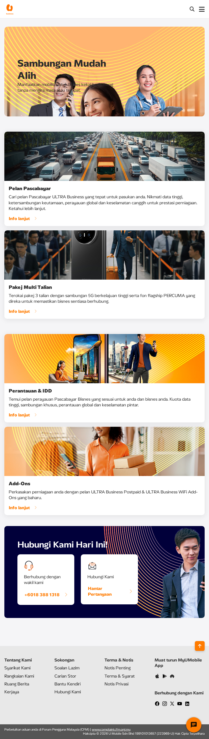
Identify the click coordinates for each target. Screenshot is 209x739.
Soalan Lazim (66, 667)
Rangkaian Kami (19, 676)
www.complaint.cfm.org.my (111, 729)
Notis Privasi (116, 684)
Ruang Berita (16, 684)
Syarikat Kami (17, 667)
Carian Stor (65, 676)
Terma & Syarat (119, 676)
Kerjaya (11, 691)
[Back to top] (200, 646)
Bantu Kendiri (67, 684)
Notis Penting (117, 667)
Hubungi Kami (67, 691)
